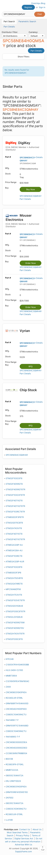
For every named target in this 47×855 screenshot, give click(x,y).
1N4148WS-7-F (13, 736)
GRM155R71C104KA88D (17, 725)
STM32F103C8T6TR (15, 495)
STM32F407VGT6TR (15, 506)
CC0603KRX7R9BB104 (16, 753)
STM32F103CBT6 (14, 567)
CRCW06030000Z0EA (16, 742)
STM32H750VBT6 (14, 578)
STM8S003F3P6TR (15, 517)
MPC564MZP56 (13, 589)
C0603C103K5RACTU (16, 808)
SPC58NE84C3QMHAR (17, 455)
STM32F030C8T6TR (15, 611)
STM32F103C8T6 (14, 478)
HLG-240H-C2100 (14, 670)
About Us (37, 829)
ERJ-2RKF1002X (13, 781)
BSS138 (9, 759)
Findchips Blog (38, 3)
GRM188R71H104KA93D (17, 703)
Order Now (30, 263)
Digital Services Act (23, 838)
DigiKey (22, 146)
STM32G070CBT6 (14, 522)
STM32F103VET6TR (15, 600)
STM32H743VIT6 (14, 528)
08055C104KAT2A (14, 775)
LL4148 (9, 820)
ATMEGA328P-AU (14, 545)
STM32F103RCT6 (14, 556)
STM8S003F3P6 (13, 572)
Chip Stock (28, 390)
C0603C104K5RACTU (16, 731)
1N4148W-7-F (12, 720)
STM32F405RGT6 (14, 484)
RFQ (30, 366)
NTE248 (10, 659)
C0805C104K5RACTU (16, 714)
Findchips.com (4, 6)
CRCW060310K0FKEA (16, 692)
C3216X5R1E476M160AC (17, 681)
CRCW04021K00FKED (16, 709)
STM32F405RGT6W (15, 622)
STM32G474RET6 (14, 583)
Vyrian (24, 331)
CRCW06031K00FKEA (16, 786)
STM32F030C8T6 (14, 639)
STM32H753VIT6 (14, 595)
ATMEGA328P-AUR (15, 561)
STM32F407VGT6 (14, 500)
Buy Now (30, 189)
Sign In (42, 7)
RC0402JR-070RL (14, 698)
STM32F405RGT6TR (15, 489)
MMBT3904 (11, 675)
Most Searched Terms (17, 832)
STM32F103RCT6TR (15, 511)
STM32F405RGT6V (15, 628)
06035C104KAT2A (14, 803)
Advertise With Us (23, 844)
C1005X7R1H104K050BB (17, 664)
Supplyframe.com (23, 851)
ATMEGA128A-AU (14, 550)
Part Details (36, 50)
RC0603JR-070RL (14, 814)
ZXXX (8, 687)
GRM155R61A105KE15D (17, 792)
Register (28, 7)
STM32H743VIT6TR (15, 633)
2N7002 (9, 797)
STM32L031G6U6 (14, 617)
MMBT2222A (12, 770)
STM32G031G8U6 (14, 606)
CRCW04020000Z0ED (16, 748)
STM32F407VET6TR (15, 539)
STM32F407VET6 (14, 534)
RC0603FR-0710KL (15, 764)
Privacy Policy (22, 835)
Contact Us (24, 829)
